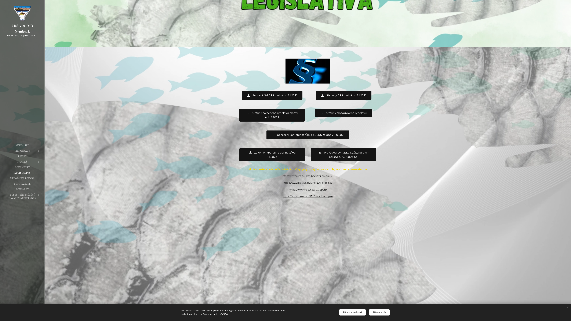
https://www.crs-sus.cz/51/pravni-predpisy (308, 182)
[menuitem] (22, 145)
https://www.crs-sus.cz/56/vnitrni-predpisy (307, 176)
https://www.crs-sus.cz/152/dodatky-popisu (308, 196)
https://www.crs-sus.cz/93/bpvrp (308, 189)
